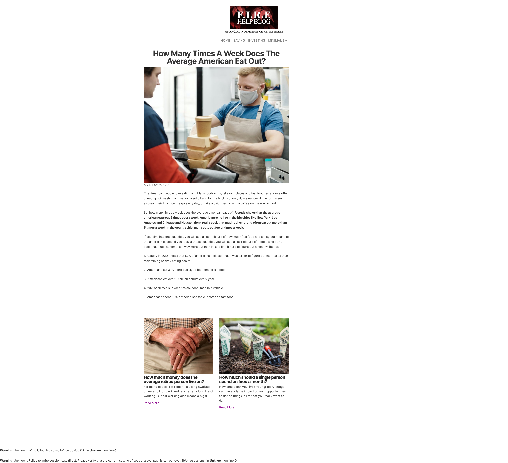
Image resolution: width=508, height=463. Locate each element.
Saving (239, 40)
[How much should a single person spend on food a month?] (254, 346)
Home (225, 40)
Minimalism (277, 40)
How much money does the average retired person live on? (174, 379)
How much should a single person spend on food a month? (252, 379)
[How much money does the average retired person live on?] (178, 346)
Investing (256, 40)
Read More (151, 403)
